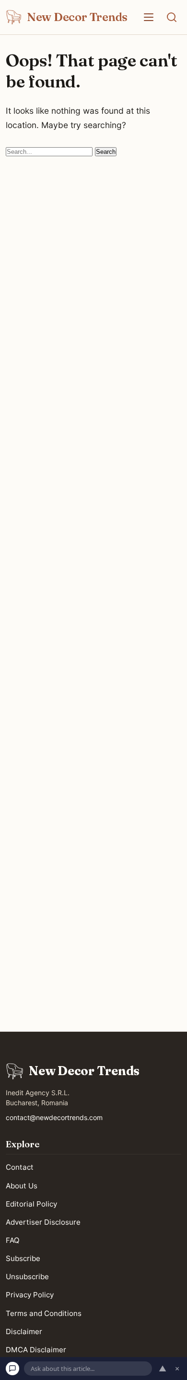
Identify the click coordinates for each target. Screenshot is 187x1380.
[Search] (171, 17)
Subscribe (23, 1258)
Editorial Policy (31, 1203)
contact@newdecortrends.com (54, 1117)
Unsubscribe (27, 1276)
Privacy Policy (30, 1294)
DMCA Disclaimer (36, 1349)
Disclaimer (24, 1331)
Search (106, 151)
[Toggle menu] (148, 17)
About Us (21, 1185)
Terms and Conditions (44, 1312)
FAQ (13, 1240)
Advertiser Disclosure (43, 1221)
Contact (20, 1167)
